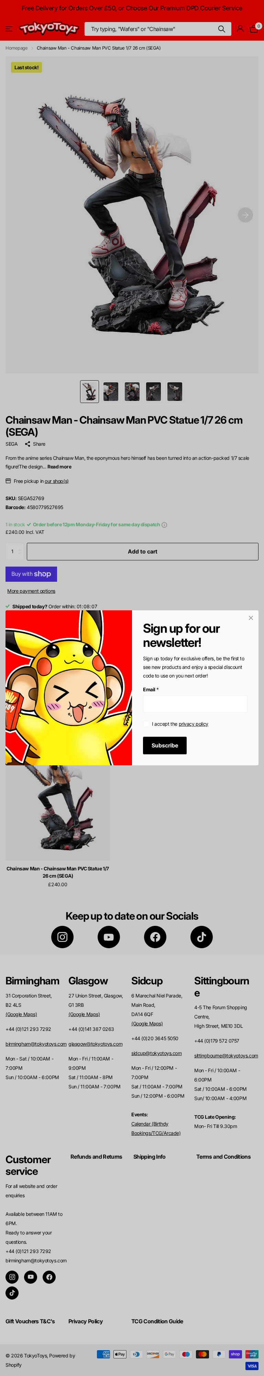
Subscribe (165, 745)
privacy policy (193, 724)
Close (250, 617)
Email (151, 690)
